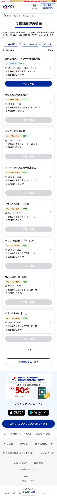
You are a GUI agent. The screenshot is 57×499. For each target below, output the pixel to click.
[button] (28, 66)
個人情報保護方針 (44, 444)
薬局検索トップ (16, 434)
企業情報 (8, 444)
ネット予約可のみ (30, 44)
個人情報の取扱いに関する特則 (18, 453)
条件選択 (11, 44)
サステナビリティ (45, 493)
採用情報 (38, 463)
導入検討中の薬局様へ (48, 6)
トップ (4, 434)
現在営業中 (47, 44)
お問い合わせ (20, 463)
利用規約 (24, 444)
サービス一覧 (10, 493)
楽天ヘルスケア (28, 481)
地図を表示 (30, 492)
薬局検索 (35, 8)
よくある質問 (47, 453)
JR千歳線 (38, 434)
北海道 (28, 434)
